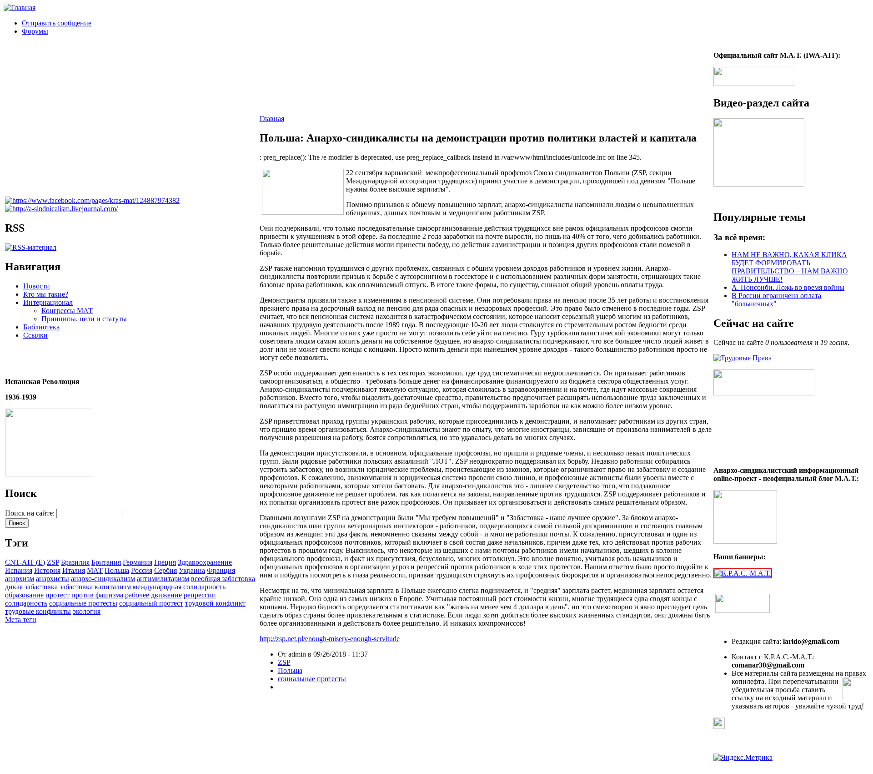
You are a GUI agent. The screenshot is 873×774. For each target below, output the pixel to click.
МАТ (95, 570)
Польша (117, 570)
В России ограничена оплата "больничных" (776, 300)
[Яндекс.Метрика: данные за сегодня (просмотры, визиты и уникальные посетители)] (743, 758)
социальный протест (151, 603)
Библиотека (41, 327)
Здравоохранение (205, 562)
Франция (221, 570)
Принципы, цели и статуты (84, 319)
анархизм (19, 578)
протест (57, 595)
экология (86, 611)
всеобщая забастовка (223, 578)
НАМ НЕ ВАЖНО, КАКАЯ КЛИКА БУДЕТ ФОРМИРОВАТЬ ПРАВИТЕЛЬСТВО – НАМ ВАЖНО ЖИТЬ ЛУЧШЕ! (790, 267)
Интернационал (48, 302)
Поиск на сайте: (30, 513)
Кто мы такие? (45, 294)
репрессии (200, 595)
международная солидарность (179, 587)
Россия (141, 570)
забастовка (76, 587)
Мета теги (20, 619)
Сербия (165, 570)
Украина (192, 570)
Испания (18, 570)
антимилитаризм (163, 578)
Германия (137, 562)
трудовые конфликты (38, 611)
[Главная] (19, 7)
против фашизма (97, 595)
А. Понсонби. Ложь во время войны (788, 287)
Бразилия (75, 562)
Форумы (35, 31)
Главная (272, 118)
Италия (73, 570)
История (47, 570)
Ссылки (35, 335)
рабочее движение (153, 595)
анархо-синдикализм (103, 578)
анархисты (52, 578)
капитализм (113, 587)
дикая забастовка (31, 587)
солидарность (26, 603)
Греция (165, 562)
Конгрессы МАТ (67, 310)
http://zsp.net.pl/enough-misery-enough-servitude (330, 638)
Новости (36, 286)
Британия (106, 562)
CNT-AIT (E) (25, 562)
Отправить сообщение (56, 23)
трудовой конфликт (215, 603)
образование (24, 595)
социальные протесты (83, 603)
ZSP (53, 562)
